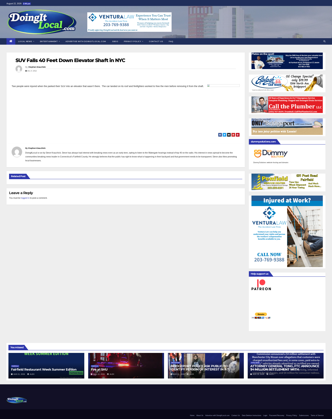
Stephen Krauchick (37, 67)
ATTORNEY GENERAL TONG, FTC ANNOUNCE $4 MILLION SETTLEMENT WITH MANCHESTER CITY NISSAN (284, 369)
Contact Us (156, 41)
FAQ (171, 41)
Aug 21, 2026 (19, 374)
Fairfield (15, 366)
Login (265, 415)
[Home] (10, 41)
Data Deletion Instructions (251, 415)
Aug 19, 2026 (99, 374)
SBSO (115, 41)
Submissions (304, 415)
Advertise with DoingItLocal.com (85, 41)
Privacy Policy (133, 41)
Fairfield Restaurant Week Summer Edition (44, 369)
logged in (25, 198)
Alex (32, 374)
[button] (324, 41)
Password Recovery (276, 415)
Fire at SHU (99, 369)
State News (255, 362)
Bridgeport (175, 362)
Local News (25, 41)
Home (192, 415)
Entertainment (49, 41)
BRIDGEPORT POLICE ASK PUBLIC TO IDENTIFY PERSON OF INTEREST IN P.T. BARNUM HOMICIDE (200, 369)
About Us (199, 415)
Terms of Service (317, 415)
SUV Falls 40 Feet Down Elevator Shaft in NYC (70, 60)
